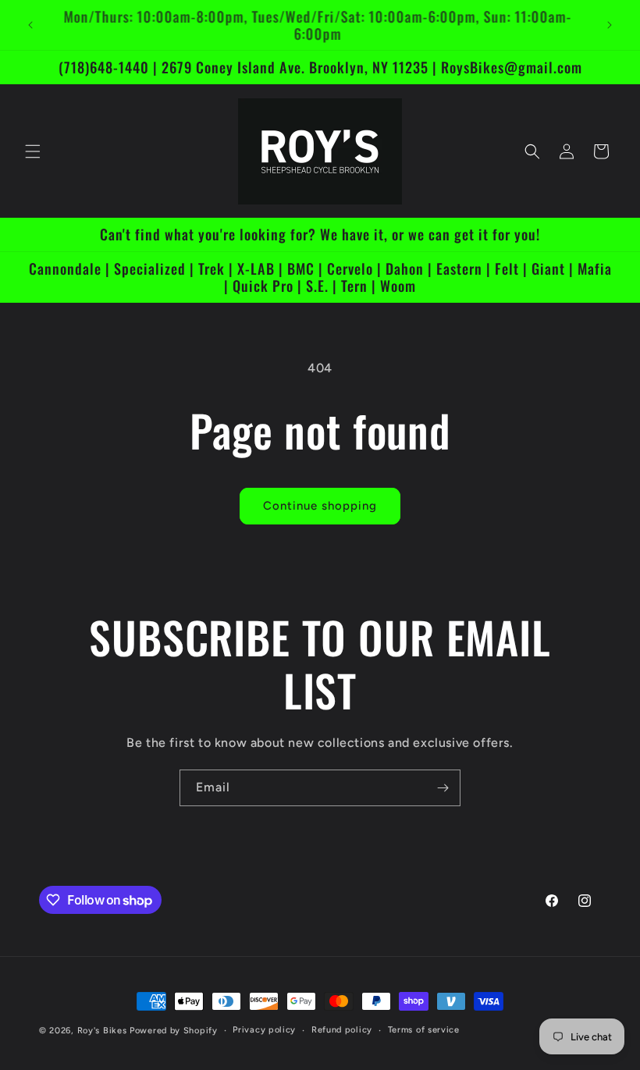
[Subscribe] (442, 788)
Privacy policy (264, 1030)
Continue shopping (320, 506)
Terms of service (424, 1030)
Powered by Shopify (174, 1031)
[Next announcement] (609, 25)
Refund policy (341, 1030)
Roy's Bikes (102, 1031)
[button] (33, 151)
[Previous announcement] (30, 25)
